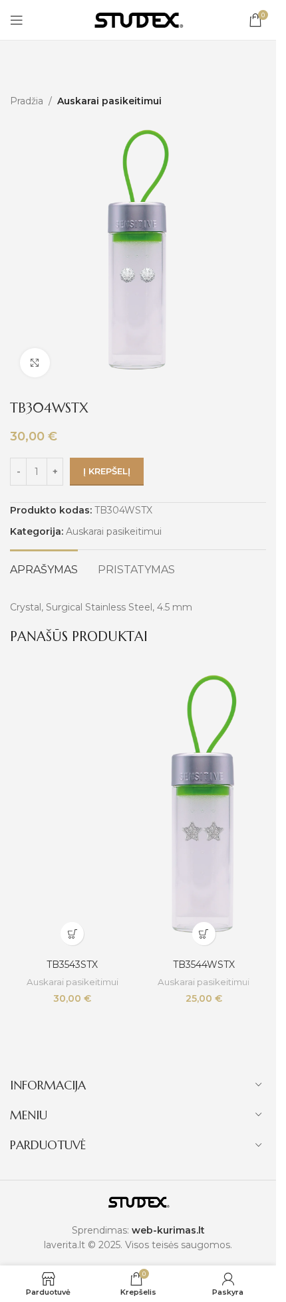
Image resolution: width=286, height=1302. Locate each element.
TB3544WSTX (204, 965)
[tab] (44, 568)
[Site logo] (138, 19)
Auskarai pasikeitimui (109, 101)
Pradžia (26, 101)
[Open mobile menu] (16, 20)
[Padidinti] (35, 363)
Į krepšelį (106, 471)
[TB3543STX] (72, 809)
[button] (72, 933)
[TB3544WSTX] (204, 809)
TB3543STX (72, 965)
